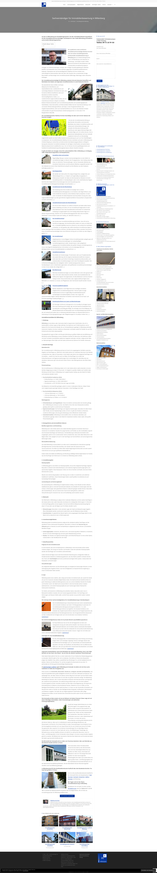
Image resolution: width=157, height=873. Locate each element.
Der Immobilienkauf (58, 236)
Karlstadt (75, 777)
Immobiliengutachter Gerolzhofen (50, 828)
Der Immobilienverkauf (58, 218)
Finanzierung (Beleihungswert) (60, 285)
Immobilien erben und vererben (61, 155)
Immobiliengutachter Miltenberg (82, 21)
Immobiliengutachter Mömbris (67, 844)
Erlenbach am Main (105, 101)
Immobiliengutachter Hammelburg (84, 845)
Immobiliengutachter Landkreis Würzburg (84, 828)
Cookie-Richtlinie (25, 870)
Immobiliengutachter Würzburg (103, 149)
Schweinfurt (82, 777)
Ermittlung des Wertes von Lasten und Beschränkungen (66, 301)
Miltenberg (103, 103)
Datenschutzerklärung (84, 855)
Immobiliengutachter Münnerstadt (67, 828)
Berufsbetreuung (57, 270)
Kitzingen (70, 779)
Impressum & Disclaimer (84, 854)
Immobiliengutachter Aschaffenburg (104, 152)
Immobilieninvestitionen (59, 252)
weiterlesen (45, 617)
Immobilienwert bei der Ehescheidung (62, 186)
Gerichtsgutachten (57, 171)
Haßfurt (87, 777)
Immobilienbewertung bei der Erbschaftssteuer (64, 202)
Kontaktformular (72, 788)
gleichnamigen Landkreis (49, 667)
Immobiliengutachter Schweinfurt (50, 845)
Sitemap (81, 857)
